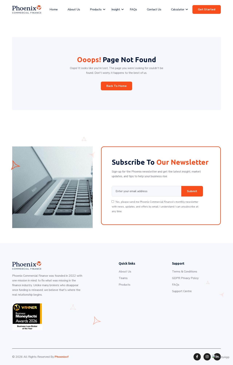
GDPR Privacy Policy (185, 278)
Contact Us (154, 9)
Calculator (177, 9)
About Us (74, 9)
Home (54, 9)
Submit (192, 191)
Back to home (116, 86)
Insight (115, 9)
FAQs (133, 9)
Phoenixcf (62, 357)
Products (96, 9)
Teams (123, 278)
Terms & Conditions (184, 272)
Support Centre (182, 291)
